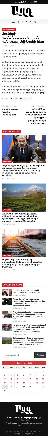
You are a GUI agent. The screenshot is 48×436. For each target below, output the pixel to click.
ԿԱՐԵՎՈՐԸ (7, 162)
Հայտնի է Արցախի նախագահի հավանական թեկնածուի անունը (26, 291)
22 (37, 383)
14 (30, 379)
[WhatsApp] (25, 99)
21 (30, 383)
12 (17, 379)
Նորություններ (9, 29)
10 (5, 379)
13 (23, 379)
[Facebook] (11, 99)
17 (5, 383)
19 (17, 383)
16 (43, 379)
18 (11, 383)
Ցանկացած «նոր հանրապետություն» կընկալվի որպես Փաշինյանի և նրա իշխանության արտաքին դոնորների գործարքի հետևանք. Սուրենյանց (28, 341)
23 (43, 383)
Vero (29, 434)
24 (5, 387)
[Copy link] (30, 99)
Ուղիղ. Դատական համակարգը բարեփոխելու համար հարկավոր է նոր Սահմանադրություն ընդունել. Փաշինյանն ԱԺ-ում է (29, 302)
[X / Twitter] (16, 99)
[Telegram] (21, 99)
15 (37, 379)
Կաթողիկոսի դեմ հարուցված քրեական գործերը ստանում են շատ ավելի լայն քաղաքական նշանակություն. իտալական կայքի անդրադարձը (29, 328)
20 (24, 383)
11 (11, 379)
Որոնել (40, 355)
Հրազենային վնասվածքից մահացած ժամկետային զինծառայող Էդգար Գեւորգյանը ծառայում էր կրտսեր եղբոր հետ (29, 315)
